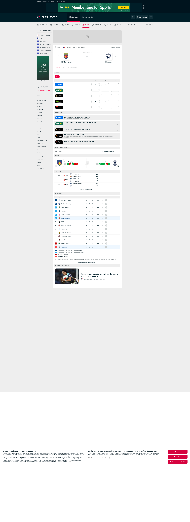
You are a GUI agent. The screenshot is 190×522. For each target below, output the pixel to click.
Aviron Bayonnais (66, 200)
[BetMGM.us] (59, 95)
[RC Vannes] (59, 247)
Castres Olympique (66, 204)
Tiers (69, 461)
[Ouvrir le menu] (151, 17)
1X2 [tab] (57, 76)
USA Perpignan (66, 62)
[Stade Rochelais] (59, 233)
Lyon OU (63, 240)
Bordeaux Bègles (66, 236)
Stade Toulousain (66, 225)
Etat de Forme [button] (112, 197)
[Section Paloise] (59, 243)
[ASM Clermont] (59, 207)
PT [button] (97, 197)
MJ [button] (83, 197)
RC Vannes (108, 62)
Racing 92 (64, 229)
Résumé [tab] (58, 68)
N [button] (89, 197)
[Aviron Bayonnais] (59, 200)
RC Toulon (64, 222)
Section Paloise (65, 243)
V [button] (86, 197)
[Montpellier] (59, 211)
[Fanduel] (59, 84)
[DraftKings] (59, 101)
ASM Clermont (65, 207)
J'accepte (177, 451)
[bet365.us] (59, 90)
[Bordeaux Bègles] (59, 236)
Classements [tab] (72, 68)
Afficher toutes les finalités (177, 461)
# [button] (55, 197)
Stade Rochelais (66, 232)
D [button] (92, 197)
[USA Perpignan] (59, 218)
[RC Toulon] (59, 222)
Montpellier (64, 211)
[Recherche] (133, 17)
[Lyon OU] (59, 240)
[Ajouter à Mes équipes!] (58, 56)
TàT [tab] (64, 68)
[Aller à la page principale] (48, 17)
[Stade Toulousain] (59, 225)
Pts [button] (103, 197)
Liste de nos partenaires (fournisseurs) (99, 458)
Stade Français (65, 214)
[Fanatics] (59, 107)
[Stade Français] (59, 215)
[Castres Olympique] (59, 204)
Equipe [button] (60, 197)
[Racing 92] (59, 229)
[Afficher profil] (66, 56)
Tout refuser (177, 456)
